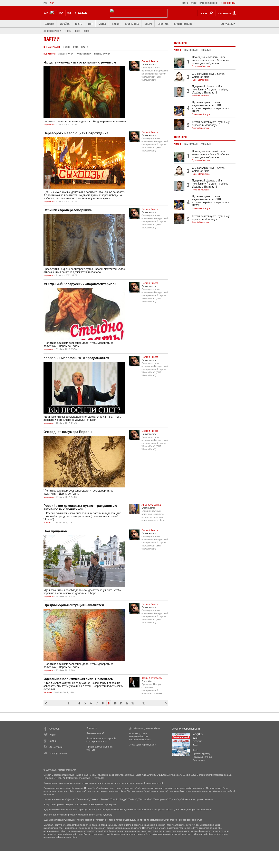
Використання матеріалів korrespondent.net (101, 740)
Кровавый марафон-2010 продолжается (76, 358)
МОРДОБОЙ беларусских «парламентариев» (80, 284)
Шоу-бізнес (132, 24)
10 (115, 703)
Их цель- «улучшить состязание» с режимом (80, 62)
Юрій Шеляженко (201, 80)
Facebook (53, 728)
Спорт (148, 24)
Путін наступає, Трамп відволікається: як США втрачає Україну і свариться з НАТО (210, 107)
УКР (52, 3)
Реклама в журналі (202, 757)
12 (126, 703)
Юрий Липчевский (152, 678)
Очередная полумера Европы (68, 432)
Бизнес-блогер (102, 53)
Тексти (68, 30)
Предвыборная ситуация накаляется (74, 605)
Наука (115, 24)
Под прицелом (55, 531)
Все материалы (52, 47)
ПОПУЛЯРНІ (180, 43)
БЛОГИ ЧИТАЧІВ (183, 24)
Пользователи (83, 53)
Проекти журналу (202, 753)
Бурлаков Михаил (201, 66)
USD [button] (69, 12)
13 (132, 703)
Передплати (199, 760)
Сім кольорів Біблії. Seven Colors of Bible (208, 75)
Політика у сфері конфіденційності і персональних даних (140, 736)
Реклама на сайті (96, 733)
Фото (77, 30)
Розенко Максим (200, 95)
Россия (47, 522)
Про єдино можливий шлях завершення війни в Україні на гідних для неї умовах (210, 60)
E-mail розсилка (57, 753)
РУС (45, 3)
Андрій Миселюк (200, 128)
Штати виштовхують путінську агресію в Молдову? (211, 123)
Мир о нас (49, 124)
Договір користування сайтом (144, 728)
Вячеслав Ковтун (201, 114)
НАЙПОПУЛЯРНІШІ (209, 3)
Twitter (52, 734)
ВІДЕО (185, 3)
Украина (48, 692)
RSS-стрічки (55, 747)
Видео (84, 47)
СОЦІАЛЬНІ (206, 50)
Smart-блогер (65, 53)
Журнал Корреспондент (186, 728)
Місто (78, 24)
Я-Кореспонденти (52, 30)
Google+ (53, 741)
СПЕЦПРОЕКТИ (228, 3)
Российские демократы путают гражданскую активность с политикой (80, 507)
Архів (195, 750)
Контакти (91, 728)
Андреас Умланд (151, 504)
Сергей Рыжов (150, 61)
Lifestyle (163, 24)
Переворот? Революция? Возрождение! (76, 133)
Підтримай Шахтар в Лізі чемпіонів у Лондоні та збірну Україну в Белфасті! (210, 89)
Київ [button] (46, 13)
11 (120, 703)
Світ (90, 24)
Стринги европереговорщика (68, 210)
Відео (86, 30)
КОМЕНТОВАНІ (191, 50)
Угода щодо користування (142, 744)
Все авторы (50, 53)
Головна (49, 24)
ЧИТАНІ (177, 50)
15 (143, 703)
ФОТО (193, 3)
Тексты (66, 47)
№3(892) (198, 734)
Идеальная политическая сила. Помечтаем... (80, 679)
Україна (64, 24)
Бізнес (102, 24)
